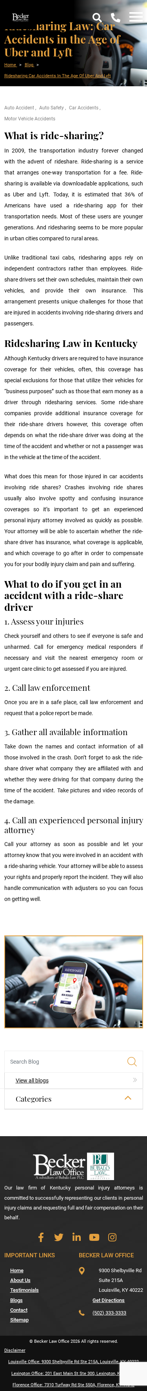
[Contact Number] (115, 17)
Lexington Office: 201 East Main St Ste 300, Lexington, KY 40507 (73, 1373)
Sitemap (19, 1320)
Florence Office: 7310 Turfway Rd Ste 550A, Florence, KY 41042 (73, 1384)
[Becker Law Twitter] (58, 1237)
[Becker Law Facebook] (41, 1237)
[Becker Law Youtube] (94, 1237)
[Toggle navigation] (134, 17)
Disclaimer (14, 1350)
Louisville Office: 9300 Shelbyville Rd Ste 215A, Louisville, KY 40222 (73, 1361)
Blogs (16, 1300)
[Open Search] (97, 17)
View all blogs (32, 1080)
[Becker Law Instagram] (112, 1237)
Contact (18, 1310)
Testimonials (24, 1290)
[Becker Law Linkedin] (76, 1237)
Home (17, 1270)
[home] (20, 17)
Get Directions (109, 1300)
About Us (20, 1280)
